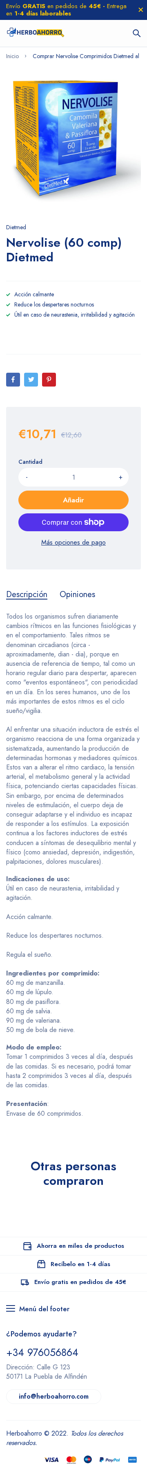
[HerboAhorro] (35, 33)
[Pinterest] (49, 380)
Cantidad (30, 462)
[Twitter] (31, 380)
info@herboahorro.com (54, 1396)
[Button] (137, 33)
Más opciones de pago (73, 542)
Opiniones (77, 595)
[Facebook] (13, 380)
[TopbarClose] (141, 10)
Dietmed (16, 227)
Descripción (26, 595)
